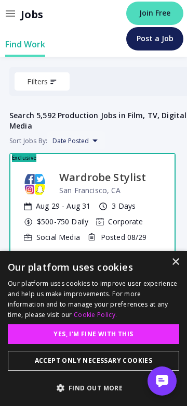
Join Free (154, 13)
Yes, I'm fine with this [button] (93, 333)
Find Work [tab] (25, 44)
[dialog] (93, 328)
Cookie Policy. (95, 314)
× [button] (175, 262)
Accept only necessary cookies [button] (94, 360)
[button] (93, 388)
